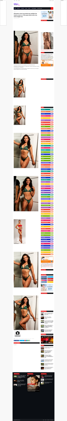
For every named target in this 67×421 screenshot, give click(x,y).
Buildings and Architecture (46, 137)
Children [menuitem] (22, 8)
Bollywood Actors (46, 128)
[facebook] (49, 0)
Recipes (46, 224)
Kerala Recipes (46, 186)
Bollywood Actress (46, 130)
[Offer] (47, 18)
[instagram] (51, 0)
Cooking (46, 145)
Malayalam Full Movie (46, 203)
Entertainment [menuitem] (34, 8)
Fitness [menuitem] (29, 8)
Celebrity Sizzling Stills (21, 338)
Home (14, 0)
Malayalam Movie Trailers (46, 205)
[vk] (44, 282)
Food (46, 156)
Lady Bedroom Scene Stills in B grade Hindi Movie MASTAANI (48, 376)
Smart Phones (46, 228)
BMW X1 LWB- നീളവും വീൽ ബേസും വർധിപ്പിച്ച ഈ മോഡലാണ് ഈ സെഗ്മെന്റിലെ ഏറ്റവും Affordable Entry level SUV (48, 326)
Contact (19, 0)
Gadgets (46, 158)
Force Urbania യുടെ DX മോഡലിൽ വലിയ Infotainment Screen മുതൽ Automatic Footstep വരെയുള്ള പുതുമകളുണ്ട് (48, 321)
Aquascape (46, 113)
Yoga (46, 254)
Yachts (46, 252)
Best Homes (46, 124)
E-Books (46, 147)
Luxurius (46, 192)
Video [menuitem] (26, 8)
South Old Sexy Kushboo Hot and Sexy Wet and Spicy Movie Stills (48, 379)
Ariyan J (15, 18)
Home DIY (46, 173)
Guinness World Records (46, 162)
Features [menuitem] (18, 8)
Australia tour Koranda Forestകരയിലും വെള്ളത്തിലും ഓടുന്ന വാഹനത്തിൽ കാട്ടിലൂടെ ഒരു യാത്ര (48, 356)
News (28, 338)
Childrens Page (46, 141)
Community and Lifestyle (46, 143)
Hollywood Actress (46, 171)
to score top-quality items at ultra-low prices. (47, 263)
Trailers (46, 243)
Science (46, 226)
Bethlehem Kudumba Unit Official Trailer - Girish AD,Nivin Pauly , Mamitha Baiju (48, 314)
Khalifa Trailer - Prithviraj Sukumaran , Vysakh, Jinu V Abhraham (47, 318)
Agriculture (46, 109)
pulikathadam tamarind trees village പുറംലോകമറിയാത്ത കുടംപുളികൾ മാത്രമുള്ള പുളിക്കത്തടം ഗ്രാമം (48, 351)
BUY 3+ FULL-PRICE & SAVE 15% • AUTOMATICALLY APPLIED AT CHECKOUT (46, 50)
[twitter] (50, 0)
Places (46, 220)
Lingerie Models (26, 338)
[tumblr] (44, 278)
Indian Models (46, 177)
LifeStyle (46, 190)
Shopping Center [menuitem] (39, 8)
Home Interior (46, 175)
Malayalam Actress (46, 196)
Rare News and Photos (46, 222)
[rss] (50, 282)
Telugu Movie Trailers (46, 241)
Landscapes (46, 188)
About (16, 0)
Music (46, 211)
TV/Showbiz (33, 338)
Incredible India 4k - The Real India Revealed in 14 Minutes (48, 347)
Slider (30, 338)
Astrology (46, 120)
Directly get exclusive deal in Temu (46, 266)
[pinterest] (50, 278)
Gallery (46, 160)
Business (46, 139)
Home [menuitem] (15, 8)
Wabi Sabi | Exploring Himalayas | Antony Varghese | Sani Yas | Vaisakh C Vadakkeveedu (48, 368)
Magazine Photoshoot (46, 194)
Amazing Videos (46, 111)
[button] (64, 12)
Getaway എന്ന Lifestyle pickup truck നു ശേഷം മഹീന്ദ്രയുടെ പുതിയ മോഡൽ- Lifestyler (48, 330)
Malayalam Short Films (46, 207)
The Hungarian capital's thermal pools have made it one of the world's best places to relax (48, 360)
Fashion (46, 154)
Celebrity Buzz (16, 338)
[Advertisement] (27, 25)
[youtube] (50, 280)
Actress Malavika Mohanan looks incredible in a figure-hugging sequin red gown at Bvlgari (33, 385)
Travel (46, 245)
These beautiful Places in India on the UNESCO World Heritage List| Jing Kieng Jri (48, 364)
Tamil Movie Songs (46, 239)
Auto (46, 122)
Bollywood (46, 126)
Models (46, 209)
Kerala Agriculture (46, 179)
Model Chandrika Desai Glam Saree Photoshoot (48, 382)
